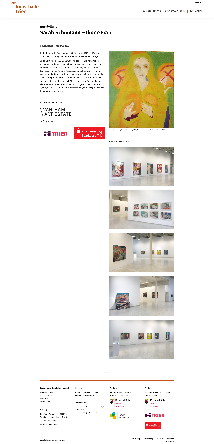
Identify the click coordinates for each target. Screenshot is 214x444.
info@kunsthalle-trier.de (90, 393)
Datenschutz (170, 441)
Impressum (170, 439)
